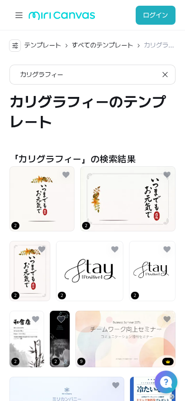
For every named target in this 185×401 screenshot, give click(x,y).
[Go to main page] (61, 18)
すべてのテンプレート (102, 45)
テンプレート (42, 45)
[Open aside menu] (18, 15)
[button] (166, 382)
